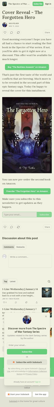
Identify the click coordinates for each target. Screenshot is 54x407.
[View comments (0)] (11, 32)
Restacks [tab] (20, 247)
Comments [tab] (9, 247)
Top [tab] (5, 281)
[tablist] (14, 247)
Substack (13, 401)
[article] (27, 295)
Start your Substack (19, 394)
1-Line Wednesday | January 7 (19, 309)
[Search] (49, 281)
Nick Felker (14, 23)
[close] (46, 316)
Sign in (48, 4)
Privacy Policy (31, 374)
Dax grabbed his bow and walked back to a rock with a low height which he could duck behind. (18, 294)
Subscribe (38, 4)
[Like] (5, 32)
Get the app (40, 394)
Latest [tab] (13, 281)
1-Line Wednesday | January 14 (20, 289)
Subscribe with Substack (29, 362)
